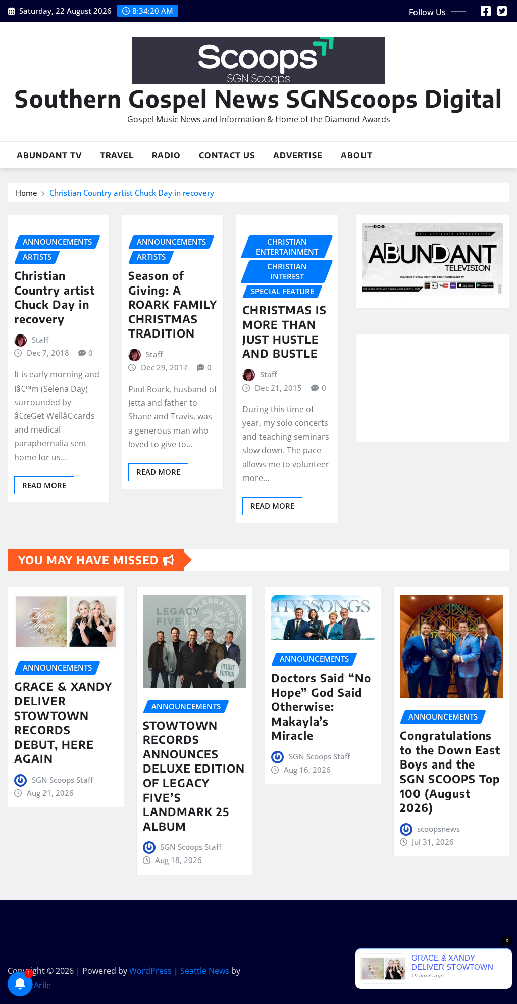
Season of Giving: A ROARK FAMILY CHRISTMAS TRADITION (172, 304)
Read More (44, 485)
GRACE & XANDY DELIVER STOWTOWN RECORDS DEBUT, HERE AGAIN (63, 722)
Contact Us (227, 155)
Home (26, 192)
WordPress (150, 970)
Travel (117, 155)
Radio (166, 155)
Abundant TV (49, 155)
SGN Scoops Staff (62, 780)
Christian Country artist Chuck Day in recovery (131, 192)
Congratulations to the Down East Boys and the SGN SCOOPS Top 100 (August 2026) (450, 771)
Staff (40, 339)
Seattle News (204, 970)
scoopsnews (438, 829)
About (357, 155)
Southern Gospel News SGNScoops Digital (258, 98)
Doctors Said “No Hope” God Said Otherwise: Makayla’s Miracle (321, 706)
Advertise (298, 155)
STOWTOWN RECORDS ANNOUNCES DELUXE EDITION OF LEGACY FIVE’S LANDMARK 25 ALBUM (194, 775)
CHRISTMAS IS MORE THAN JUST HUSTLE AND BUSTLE (284, 331)
